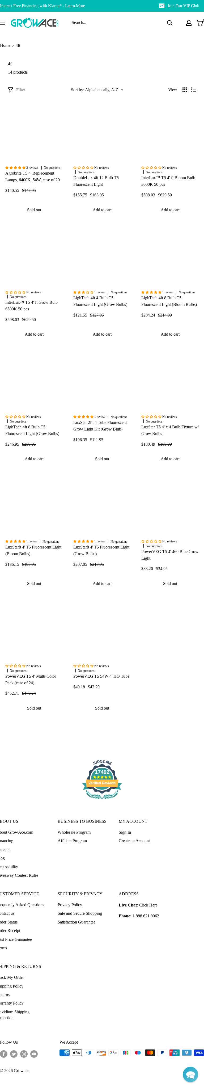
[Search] (169, 23)
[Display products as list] (193, 89)
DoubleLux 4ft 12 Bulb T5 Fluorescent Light (96, 181)
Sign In (125, 832)
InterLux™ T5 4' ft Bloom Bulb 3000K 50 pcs (168, 181)
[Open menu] (2, 23)
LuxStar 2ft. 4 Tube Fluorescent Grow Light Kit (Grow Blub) (100, 425)
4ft (18, 45)
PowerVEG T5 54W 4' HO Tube (101, 676)
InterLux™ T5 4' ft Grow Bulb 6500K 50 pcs (31, 305)
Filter (20, 89)
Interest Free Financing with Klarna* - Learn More (42, 5)
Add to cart (102, 210)
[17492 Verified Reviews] (102, 800)
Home (5, 45)
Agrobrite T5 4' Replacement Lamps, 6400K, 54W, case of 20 (32, 176)
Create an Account (134, 840)
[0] (199, 23)
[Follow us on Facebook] (3, 1053)
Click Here (148, 905)
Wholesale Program (74, 832)
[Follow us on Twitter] (14, 1053)
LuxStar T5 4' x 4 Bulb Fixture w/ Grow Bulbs (170, 430)
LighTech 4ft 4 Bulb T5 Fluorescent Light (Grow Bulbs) (100, 301)
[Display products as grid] (184, 89)
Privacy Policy (70, 905)
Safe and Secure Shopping (80, 913)
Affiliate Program (72, 840)
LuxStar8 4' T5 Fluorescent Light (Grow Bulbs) (101, 550)
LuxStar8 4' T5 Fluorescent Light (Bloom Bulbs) (33, 550)
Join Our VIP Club (183, 5)
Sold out (34, 210)
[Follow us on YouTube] (34, 1053)
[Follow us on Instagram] (24, 1053)
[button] (190, 1074)
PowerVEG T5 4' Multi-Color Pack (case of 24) (30, 679)
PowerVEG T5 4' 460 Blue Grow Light (169, 554)
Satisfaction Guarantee (76, 922)
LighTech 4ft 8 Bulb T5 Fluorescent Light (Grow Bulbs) (32, 430)
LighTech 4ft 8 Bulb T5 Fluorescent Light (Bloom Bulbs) (169, 301)
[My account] (189, 23)
